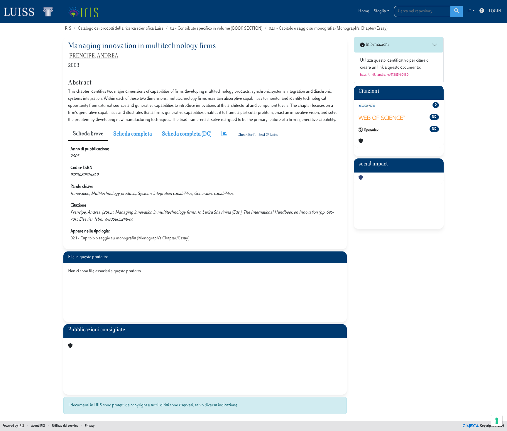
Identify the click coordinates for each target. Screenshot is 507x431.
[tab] (224, 134)
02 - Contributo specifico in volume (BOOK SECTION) (216, 28)
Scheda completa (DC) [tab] (187, 134)
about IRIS (38, 425)
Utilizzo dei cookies (65, 425)
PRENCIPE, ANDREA (93, 56)
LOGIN (495, 11)
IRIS (67, 28)
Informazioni (377, 45)
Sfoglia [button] (380, 11)
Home (363, 11)
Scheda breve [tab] (88, 134)
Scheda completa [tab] (132, 134)
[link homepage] (31, 11)
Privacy (89, 425)
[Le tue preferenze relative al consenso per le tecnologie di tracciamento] (496, 420)
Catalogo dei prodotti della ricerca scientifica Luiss (120, 28)
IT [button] (469, 11)
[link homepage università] (83, 11)
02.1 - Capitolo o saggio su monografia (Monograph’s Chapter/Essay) (328, 28)
